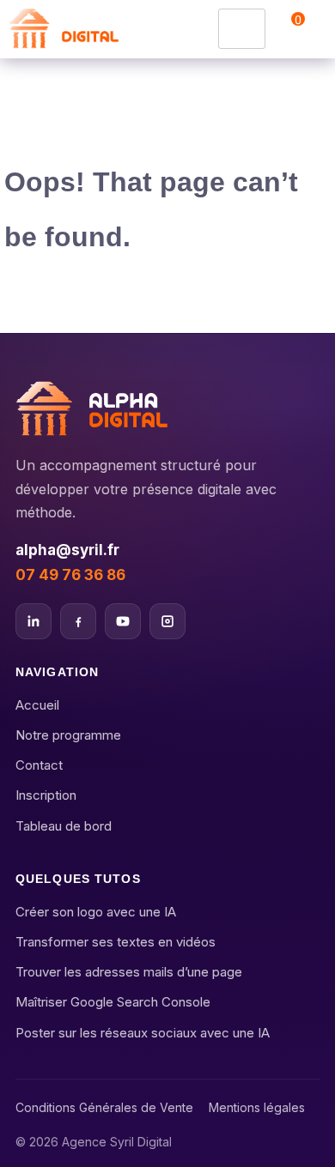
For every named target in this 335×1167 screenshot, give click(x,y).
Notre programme (68, 735)
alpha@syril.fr (67, 550)
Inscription (45, 795)
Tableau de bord (63, 826)
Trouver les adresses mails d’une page (128, 972)
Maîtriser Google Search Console (112, 1002)
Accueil (37, 705)
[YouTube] (123, 621)
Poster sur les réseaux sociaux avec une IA (142, 1033)
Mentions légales (257, 1107)
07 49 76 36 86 (70, 575)
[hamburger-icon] (241, 29)
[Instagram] (167, 621)
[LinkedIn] (33, 621)
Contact (39, 765)
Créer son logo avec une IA (95, 912)
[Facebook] (78, 621)
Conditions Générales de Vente (104, 1107)
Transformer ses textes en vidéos (115, 942)
